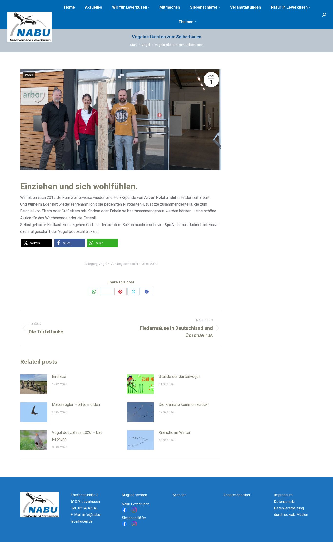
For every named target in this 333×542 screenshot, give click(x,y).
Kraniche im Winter (174, 432)
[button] (36, 243)
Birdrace (59, 376)
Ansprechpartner (236, 495)
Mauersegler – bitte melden (76, 404)
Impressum (283, 495)
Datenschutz (284, 501)
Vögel (29, 75)
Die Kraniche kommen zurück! (184, 404)
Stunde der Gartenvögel (179, 376)
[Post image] (33, 384)
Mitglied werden (134, 495)
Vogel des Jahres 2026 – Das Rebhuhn (77, 436)
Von (124, 264)
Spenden (179, 495)
